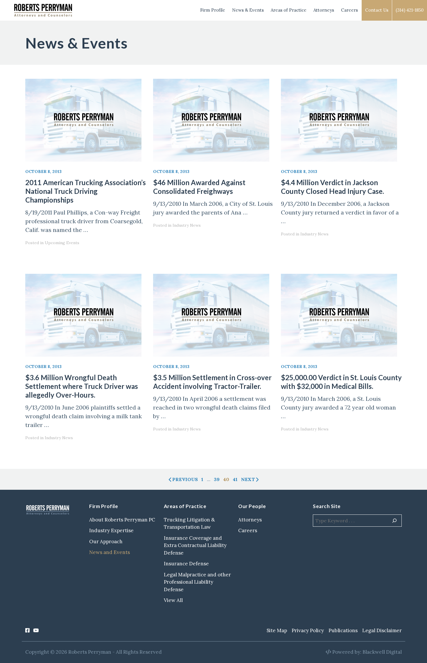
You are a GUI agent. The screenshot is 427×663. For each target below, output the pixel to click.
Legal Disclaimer (382, 630)
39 (217, 479)
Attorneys (323, 10)
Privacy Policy (308, 630)
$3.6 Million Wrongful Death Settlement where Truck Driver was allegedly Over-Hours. (81, 386)
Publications (343, 630)
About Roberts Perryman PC (122, 520)
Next (248, 479)
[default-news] (85, 120)
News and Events (109, 552)
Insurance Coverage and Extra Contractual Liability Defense (195, 545)
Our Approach (106, 541)
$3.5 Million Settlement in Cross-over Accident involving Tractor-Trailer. (212, 381)
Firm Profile (212, 10)
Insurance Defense (186, 563)
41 (235, 479)
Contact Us (376, 10)
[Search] (394, 520)
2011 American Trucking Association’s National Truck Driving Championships (85, 191)
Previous (185, 479)
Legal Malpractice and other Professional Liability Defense (197, 582)
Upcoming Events (62, 242)
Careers (349, 10)
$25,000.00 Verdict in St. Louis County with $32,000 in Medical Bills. (341, 381)
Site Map (277, 630)
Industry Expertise (111, 530)
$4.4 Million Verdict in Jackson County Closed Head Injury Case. (332, 186)
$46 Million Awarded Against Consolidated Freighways (199, 186)
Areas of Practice (288, 10)
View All (173, 600)
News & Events (248, 10)
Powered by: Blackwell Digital (366, 652)
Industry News (187, 225)
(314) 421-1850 (410, 10)
